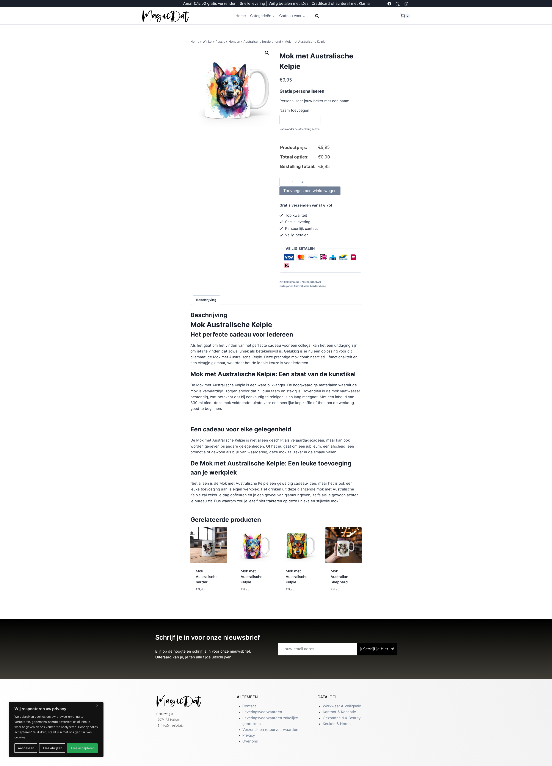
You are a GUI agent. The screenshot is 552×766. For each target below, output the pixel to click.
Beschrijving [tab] (206, 300)
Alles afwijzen (52, 748)
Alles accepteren (82, 748)
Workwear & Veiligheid (342, 706)
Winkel (207, 41)
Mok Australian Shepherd (339, 576)
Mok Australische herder (207, 576)
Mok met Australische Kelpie (251, 576)
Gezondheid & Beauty (342, 718)
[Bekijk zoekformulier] (314, 16)
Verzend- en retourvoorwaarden (270, 729)
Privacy (248, 735)
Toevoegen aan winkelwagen (310, 190)
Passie (220, 41)
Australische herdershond (262, 41)
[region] (56, 729)
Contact (249, 706)
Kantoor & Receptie (339, 712)
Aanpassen (26, 748)
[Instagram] (406, 3)
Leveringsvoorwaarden (262, 712)
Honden (234, 41)
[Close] (99, 705)
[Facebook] (389, 3)
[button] (267, 53)
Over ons (250, 741)
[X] (397, 3)
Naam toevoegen (294, 110)
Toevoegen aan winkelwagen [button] (208, 590)
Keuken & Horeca (338, 724)
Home (240, 16)
